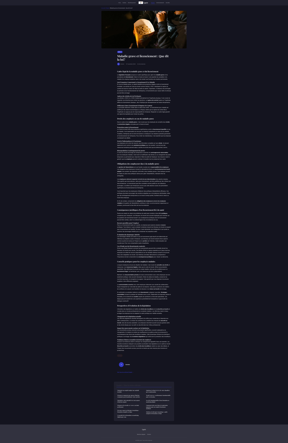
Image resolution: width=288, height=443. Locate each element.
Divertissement (132, 2)
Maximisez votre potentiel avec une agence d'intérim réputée (128, 401)
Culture (124, 2)
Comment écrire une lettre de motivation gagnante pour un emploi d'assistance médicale (157, 407)
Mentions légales (141, 434)
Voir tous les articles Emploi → (125, 372)
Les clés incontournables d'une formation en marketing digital (157, 401)
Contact (149, 434)
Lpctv (146, 3)
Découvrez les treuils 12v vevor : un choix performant (128, 406)
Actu (119, 2)
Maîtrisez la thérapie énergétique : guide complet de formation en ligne (156, 412)
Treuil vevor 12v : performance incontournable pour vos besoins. (158, 396)
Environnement (160, 2)
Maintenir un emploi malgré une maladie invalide (128, 391)
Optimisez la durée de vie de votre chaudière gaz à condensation (158, 391)
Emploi (153, 2)
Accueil (103, 8)
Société (168, 2)
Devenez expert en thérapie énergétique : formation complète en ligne (128, 411)
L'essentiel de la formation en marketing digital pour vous (128, 416)
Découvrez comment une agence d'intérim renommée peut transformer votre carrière (128, 396)
